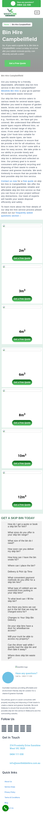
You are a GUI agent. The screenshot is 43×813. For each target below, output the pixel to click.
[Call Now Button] (5, 808)
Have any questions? (25, 2)
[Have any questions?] (13, 3)
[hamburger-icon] (37, 12)
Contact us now (9, 181)
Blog (6, 803)
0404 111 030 (17, 754)
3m (22, 291)
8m (22, 415)
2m (22, 250)
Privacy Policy (10, 792)
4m (22, 332)
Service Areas (10, 787)
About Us (8, 782)
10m (22, 456)
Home (6, 24)
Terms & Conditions (12, 797)
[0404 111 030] (5, 756)
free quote (28, 181)
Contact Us (9, 808)
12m (22, 497)
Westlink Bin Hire (10, 91)
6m (22, 374)
